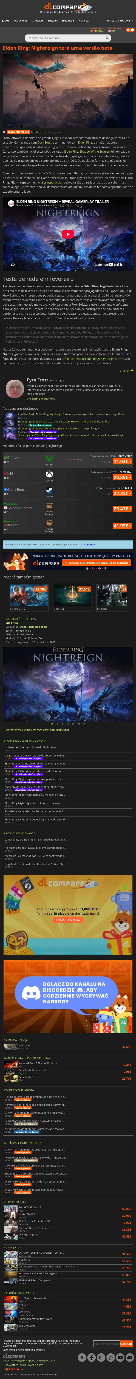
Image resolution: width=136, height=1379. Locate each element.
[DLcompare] (14, 1355)
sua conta (89, 544)
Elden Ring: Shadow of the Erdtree (87, 151)
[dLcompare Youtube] (119, 1357)
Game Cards (20, 20)
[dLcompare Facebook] (90, 1357)
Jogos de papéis (37, 626)
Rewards (52, 20)
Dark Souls (45, 142)
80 (7, 461)
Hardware (68, 20)
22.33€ (121, 493)
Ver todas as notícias (41, 399)
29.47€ (121, 509)
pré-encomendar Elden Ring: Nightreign (88, 359)
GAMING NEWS (18, 132)
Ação (23, 626)
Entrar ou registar (118, 20)
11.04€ (121, 461)
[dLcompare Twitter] (81, 1357)
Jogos (5, 20)
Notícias (84, 20)
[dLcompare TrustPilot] (109, 1357)
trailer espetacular (50, 182)
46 (7, 477)
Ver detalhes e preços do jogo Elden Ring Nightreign (37, 729)
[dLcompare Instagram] (100, 1357)
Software (37, 20)
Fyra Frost (36, 132)
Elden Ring (85, 142)
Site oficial (12, 622)
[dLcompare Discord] (128, 1357)
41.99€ (121, 526)
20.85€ (121, 477)
